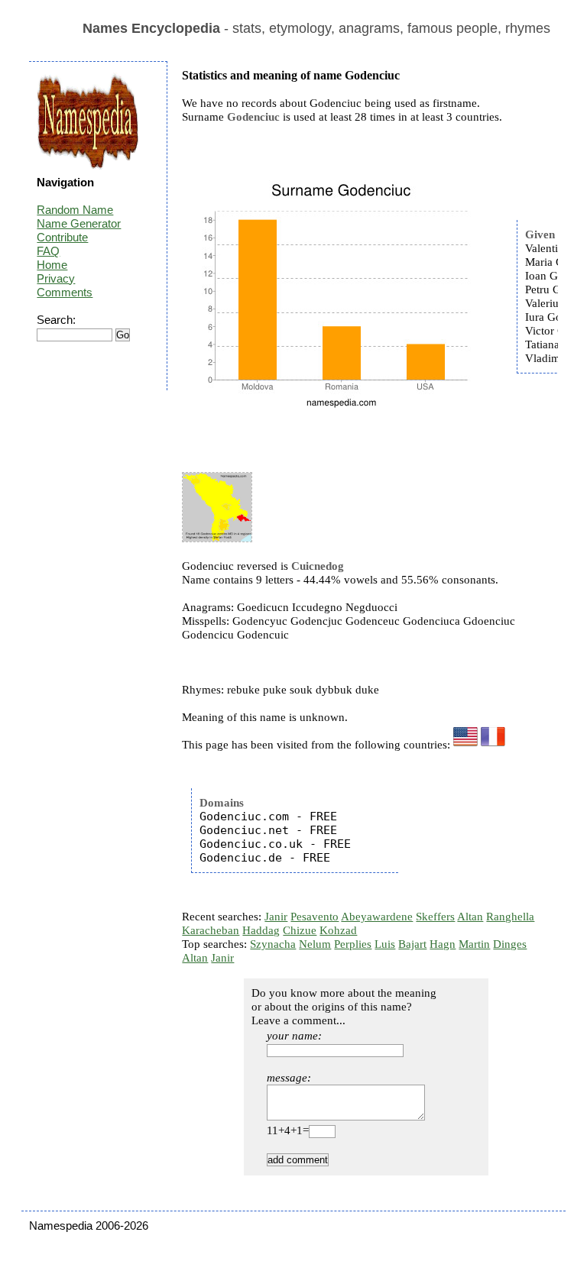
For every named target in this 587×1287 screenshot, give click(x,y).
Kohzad (338, 930)
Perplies (352, 944)
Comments (64, 292)
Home (52, 264)
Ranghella (510, 916)
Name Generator (79, 223)
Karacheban (210, 930)
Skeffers (435, 916)
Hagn (443, 944)
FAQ (48, 250)
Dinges (510, 944)
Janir (275, 916)
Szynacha (273, 944)
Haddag (261, 930)
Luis (385, 944)
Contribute (62, 237)
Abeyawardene (377, 916)
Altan (470, 916)
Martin (474, 944)
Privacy (56, 278)
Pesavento (314, 916)
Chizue (299, 930)
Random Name (75, 209)
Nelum (315, 944)
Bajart (412, 944)
